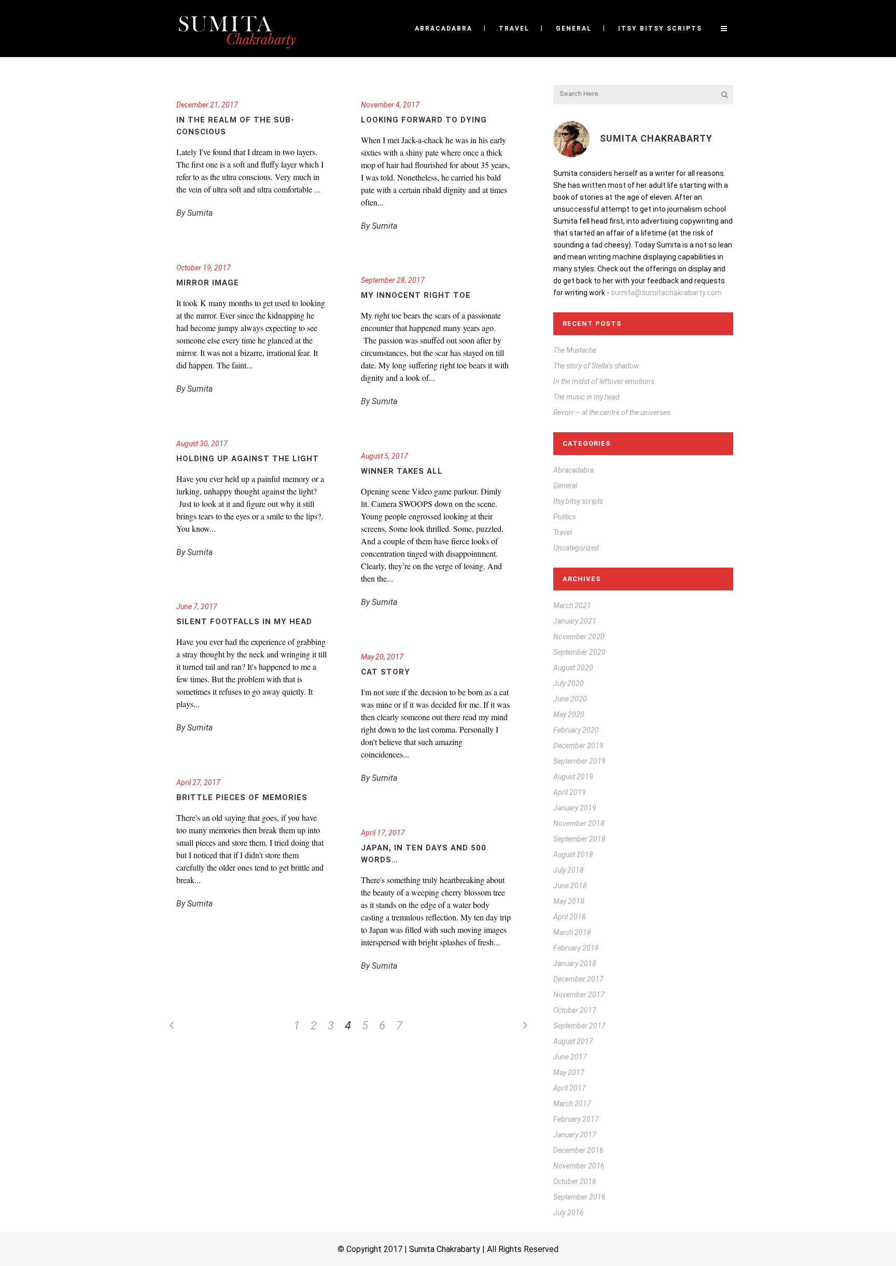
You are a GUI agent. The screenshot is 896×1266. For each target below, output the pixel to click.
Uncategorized (576, 548)
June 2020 (570, 699)
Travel (562, 532)
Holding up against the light (247, 458)
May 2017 (568, 1072)
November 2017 (579, 994)
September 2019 (579, 761)
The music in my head (586, 397)
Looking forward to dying (424, 120)
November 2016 (579, 1166)
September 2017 (579, 1026)
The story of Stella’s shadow (596, 366)
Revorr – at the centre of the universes (611, 412)
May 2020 (568, 714)
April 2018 (569, 917)
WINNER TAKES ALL (402, 471)
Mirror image (207, 282)
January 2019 (574, 808)
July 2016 (568, 1212)
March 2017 (572, 1103)
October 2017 (574, 1010)
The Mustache (574, 350)
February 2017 (576, 1119)
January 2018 (574, 963)
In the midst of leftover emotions (603, 381)
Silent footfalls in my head (244, 621)
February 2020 (576, 730)
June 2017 (570, 1057)
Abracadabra (573, 470)
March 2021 (572, 605)
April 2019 (569, 792)
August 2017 (573, 1041)
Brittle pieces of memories (241, 797)
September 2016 (579, 1197)
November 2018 (579, 823)
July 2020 (568, 683)
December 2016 (578, 1150)
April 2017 (569, 1088)
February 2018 (576, 948)
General (565, 485)
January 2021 (574, 621)
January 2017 (574, 1135)
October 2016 (574, 1181)
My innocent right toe (416, 295)
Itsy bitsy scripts (578, 501)
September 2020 (579, 652)
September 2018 (579, 839)
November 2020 (579, 636)
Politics (564, 517)
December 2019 (578, 745)
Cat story (385, 672)
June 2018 (570, 886)
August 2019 (573, 777)
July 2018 (568, 870)
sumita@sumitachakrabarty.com (666, 292)
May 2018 (568, 901)
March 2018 (572, 932)
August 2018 (573, 854)
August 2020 (573, 668)
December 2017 (578, 979)
